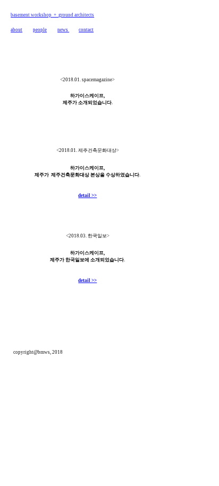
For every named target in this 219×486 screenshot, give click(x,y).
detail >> (87, 195)
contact (86, 29)
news (63, 29)
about (16, 29)
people (40, 29)
